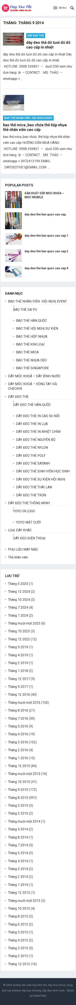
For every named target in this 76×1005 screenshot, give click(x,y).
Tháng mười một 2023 (24, 623)
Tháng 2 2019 (18, 663)
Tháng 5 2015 (18, 806)
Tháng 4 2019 (18, 655)
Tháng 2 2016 (18, 750)
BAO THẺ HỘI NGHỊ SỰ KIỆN (37, 328)
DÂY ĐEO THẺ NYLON (32, 448)
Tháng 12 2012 (19, 964)
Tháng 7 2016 (18, 718)
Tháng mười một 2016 (24, 703)
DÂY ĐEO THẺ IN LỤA (32, 424)
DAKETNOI (39, 995)
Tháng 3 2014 (18, 869)
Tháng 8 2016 (18, 710)
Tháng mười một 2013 (24, 901)
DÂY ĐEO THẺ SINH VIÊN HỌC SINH (43, 471)
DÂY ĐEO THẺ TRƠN (31, 495)
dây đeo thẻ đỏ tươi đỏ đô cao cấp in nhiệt (48, 45)
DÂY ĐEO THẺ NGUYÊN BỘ (35, 440)
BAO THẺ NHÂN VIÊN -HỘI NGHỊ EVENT (28, 118)
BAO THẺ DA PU (25, 310)
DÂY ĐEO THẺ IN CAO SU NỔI (38, 416)
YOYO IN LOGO (24, 511)
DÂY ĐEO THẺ (35, 35)
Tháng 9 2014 (18, 829)
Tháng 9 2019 (18, 647)
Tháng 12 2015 (19, 766)
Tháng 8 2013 (18, 916)
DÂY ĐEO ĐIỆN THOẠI (29, 538)
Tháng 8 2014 (18, 837)
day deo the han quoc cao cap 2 (46, 251)
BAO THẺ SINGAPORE (32, 368)
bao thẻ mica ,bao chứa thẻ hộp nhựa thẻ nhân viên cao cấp (35, 127)
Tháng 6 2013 (18, 924)
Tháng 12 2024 (19, 592)
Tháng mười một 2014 (24, 821)
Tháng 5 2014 (18, 853)
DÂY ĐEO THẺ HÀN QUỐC (32, 405)
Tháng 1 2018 (18, 671)
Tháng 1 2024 (18, 616)
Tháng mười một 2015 (24, 774)
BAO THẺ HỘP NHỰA (31, 337)
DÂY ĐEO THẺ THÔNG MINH (29, 503)
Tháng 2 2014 (18, 877)
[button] (60, 8)
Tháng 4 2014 (18, 861)
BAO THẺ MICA (27, 352)
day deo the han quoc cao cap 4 (46, 268)
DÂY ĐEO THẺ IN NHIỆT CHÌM (38, 432)
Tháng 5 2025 (18, 584)
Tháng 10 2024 (19, 600)
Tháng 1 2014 (18, 885)
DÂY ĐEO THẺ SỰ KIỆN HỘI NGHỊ (40, 479)
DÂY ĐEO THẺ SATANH (33, 463)
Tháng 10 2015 (19, 782)
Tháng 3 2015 (18, 813)
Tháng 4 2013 (18, 940)
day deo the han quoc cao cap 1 (46, 235)
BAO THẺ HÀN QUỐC (31, 321)
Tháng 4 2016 (18, 734)
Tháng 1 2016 (18, 758)
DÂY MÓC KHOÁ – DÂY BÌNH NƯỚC (34, 376)
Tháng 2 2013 (18, 956)
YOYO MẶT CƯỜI (28, 522)
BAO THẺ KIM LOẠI (30, 344)
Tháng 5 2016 (18, 726)
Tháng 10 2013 (19, 908)
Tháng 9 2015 (18, 790)
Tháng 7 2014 (18, 845)
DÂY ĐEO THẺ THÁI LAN (34, 487)
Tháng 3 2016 (18, 742)
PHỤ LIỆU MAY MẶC (23, 549)
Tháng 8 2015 (18, 798)
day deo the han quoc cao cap (45, 214)
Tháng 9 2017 (18, 687)
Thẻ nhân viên (18, 557)
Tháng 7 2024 (18, 607)
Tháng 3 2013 (18, 948)
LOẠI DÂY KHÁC (20, 530)
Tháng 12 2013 (19, 893)
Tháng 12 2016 (19, 695)
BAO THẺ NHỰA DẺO (31, 360)
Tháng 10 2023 (19, 631)
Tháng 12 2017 (19, 679)
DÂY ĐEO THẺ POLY (30, 456)
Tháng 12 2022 (19, 639)
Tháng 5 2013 (18, 932)
